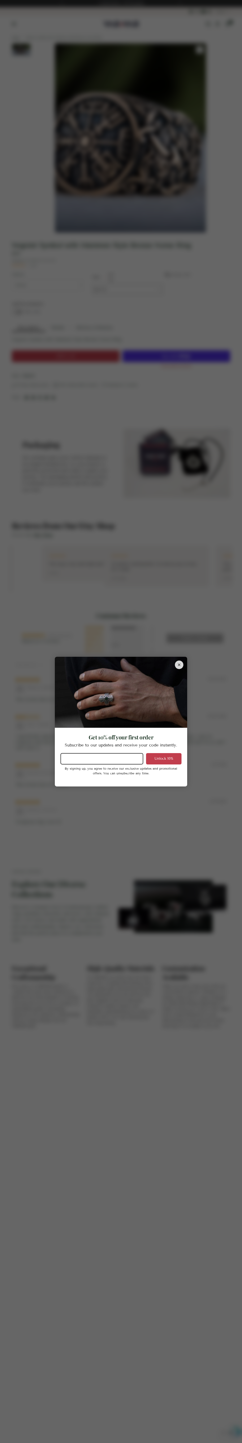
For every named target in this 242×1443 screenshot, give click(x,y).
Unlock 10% (164, 758)
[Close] (179, 664)
